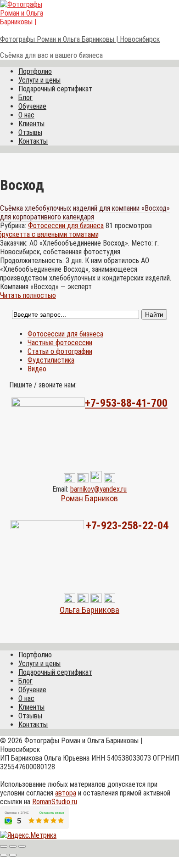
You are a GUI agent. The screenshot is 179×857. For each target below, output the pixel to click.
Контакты (33, 141)
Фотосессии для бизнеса (66, 225)
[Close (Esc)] (3, 846)
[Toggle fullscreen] (13, 846)
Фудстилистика (51, 360)
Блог (25, 97)
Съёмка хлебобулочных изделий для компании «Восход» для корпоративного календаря (85, 212)
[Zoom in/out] (22, 846)
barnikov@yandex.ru (98, 489)
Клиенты (31, 123)
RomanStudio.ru (54, 801)
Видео (37, 368)
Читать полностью (28, 295)
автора (65, 793)
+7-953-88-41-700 (126, 403)
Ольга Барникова (89, 610)
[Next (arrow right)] (13, 855)
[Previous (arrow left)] (3, 855)
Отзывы (30, 132)
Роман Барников (89, 498)
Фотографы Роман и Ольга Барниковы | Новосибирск (80, 39)
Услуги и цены (39, 80)
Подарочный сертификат (55, 88)
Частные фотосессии (60, 342)
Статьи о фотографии (60, 351)
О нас (26, 115)
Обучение (32, 106)
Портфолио (35, 71)
